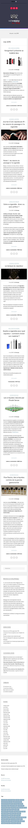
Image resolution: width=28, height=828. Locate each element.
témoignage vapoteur (15, 821)
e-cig (25, 807)
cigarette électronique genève (7, 803)
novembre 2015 (6, 738)
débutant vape (20, 807)
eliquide (23, 811)
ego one (11, 811)
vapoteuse (13, 823)
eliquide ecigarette (5, 813)
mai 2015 (5, 748)
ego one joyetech (17, 811)
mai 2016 (5, 729)
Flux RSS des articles (5, 778)
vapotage (3, 823)
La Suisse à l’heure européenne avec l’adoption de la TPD (13, 766)
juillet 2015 (5, 745)
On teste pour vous (14, 395)
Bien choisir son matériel (14, 48)
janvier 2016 (5, 734)
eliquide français (13, 813)
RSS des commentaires (6, 780)
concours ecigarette (5, 805)
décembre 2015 (6, 736)
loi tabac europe (17, 815)
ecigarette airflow (5, 811)
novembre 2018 (6, 717)
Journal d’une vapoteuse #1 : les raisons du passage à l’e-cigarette (14, 124)
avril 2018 (5, 721)
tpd (8, 821)
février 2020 (6, 709)
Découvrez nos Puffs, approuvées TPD (11, 631)
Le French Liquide (5, 815)
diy (9, 807)
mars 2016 (5, 733)
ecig (12, 809)
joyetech (18, 813)
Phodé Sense (15, 432)
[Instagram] (16, 8)
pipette (3, 819)
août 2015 (5, 743)
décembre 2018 (6, 716)
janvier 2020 (6, 710)
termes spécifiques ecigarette (16, 819)
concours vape (21, 805)
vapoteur (8, 823)
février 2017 (5, 724)
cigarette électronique (17, 801)
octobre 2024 (6, 705)
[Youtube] (14, 8)
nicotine (18, 817)
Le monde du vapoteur (14, 119)
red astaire (8, 819)
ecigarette (17, 809)
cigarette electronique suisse (7, 801)
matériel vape (12, 817)
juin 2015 (5, 746)
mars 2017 (5, 722)
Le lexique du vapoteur (14, 266)
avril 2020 (5, 707)
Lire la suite (14, 102)
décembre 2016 (6, 726)
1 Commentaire (11, 381)
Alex (4, 658)
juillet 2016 (5, 728)
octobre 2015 (6, 740)
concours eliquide (14, 805)
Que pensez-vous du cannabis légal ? (14, 657)
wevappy (18, 823)
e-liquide (8, 809)
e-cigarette (4, 809)
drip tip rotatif (13, 807)
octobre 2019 (6, 714)
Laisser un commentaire (11, 105)
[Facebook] (11, 8)
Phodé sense (23, 817)
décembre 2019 (6, 712)
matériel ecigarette (5, 817)
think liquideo (4, 821)
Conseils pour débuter (14, 201)
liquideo (11, 815)
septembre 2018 (6, 719)
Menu (13, 1)
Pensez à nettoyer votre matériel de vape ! (12, 636)
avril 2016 (5, 731)
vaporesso (22, 821)
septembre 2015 (6, 741)
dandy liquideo (4, 807)
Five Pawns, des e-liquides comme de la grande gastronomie (14, 480)
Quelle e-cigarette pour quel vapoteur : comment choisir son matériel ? (14, 333)
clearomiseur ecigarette (18, 803)
